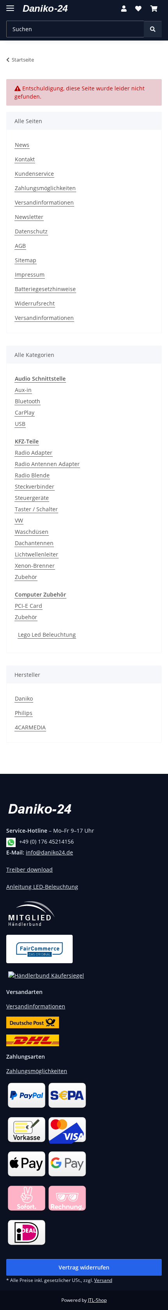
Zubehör (26, 577)
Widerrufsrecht (35, 303)
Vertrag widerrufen (84, 1267)
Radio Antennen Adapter (47, 464)
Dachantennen (34, 543)
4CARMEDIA (30, 727)
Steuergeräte (32, 497)
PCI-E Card (28, 605)
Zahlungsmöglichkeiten (45, 188)
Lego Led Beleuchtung (47, 634)
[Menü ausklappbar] (10, 5)
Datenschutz (31, 231)
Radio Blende (32, 475)
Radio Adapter (33, 452)
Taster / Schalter (36, 509)
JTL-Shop (97, 1300)
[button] (124, 8)
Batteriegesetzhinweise (45, 289)
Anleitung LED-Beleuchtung (42, 886)
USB (20, 423)
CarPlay (24, 412)
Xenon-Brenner (35, 565)
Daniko (24, 698)
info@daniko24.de (49, 852)
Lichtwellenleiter (36, 554)
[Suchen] (153, 29)
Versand (103, 1280)
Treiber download (29, 869)
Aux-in (23, 390)
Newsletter (29, 217)
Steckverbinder (34, 486)
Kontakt (25, 159)
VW (19, 520)
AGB (20, 245)
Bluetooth (27, 401)
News (22, 144)
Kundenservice (34, 173)
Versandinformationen (44, 202)
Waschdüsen (31, 531)
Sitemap (25, 260)
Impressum (30, 274)
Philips (23, 713)
